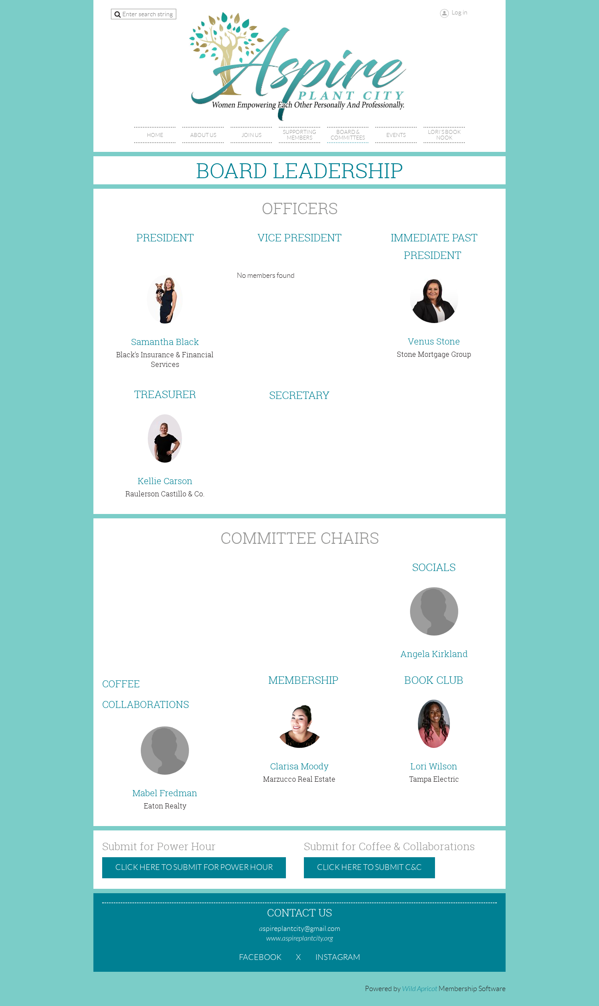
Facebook (260, 957)
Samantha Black (165, 342)
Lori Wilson (433, 766)
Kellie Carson (165, 481)
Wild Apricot (419, 989)
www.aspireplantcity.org (299, 938)
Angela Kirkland (434, 654)
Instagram (337, 957)
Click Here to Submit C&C (369, 867)
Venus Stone (434, 341)
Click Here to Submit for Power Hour (194, 867)
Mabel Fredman (164, 793)
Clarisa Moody (299, 766)
